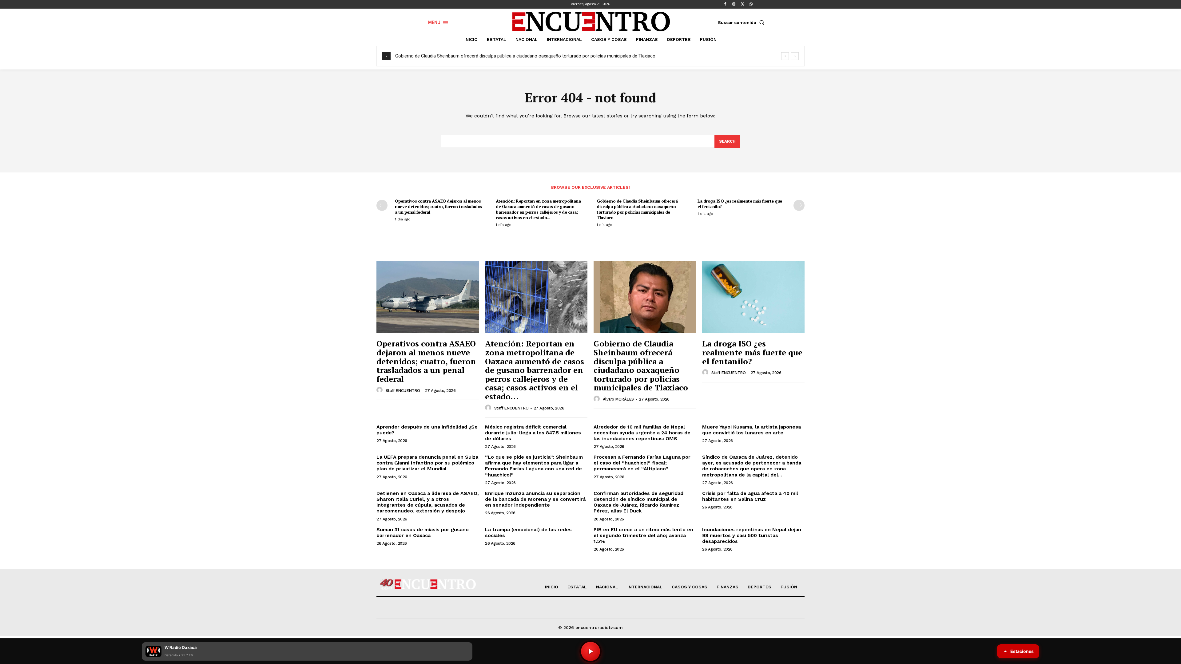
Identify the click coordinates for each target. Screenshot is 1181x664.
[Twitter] (742, 4)
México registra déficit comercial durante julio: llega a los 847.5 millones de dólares (533, 432)
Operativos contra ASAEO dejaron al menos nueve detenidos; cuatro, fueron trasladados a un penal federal (438, 206)
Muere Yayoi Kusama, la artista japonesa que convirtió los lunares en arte (751, 430)
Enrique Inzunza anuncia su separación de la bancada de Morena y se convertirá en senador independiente (535, 499)
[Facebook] (725, 4)
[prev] (785, 56)
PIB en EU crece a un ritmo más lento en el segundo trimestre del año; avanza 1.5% (643, 535)
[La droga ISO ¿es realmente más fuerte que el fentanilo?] (753, 297)
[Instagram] (734, 4)
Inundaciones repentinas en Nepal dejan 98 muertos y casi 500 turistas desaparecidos (751, 535)
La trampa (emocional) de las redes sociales (528, 532)
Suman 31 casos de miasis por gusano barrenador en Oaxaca (422, 532)
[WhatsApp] (751, 4)
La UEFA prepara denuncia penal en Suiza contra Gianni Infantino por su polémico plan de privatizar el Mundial (427, 463)
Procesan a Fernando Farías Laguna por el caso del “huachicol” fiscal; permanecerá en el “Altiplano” (642, 463)
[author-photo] (380, 390)
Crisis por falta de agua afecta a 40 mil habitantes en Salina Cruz (750, 496)
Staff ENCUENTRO (403, 390)
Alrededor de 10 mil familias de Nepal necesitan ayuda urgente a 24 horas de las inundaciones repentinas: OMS (642, 432)
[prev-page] (382, 205)
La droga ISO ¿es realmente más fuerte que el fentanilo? (740, 203)
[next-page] (799, 205)
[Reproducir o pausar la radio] (590, 651)
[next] (795, 56)
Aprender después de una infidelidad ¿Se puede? (427, 430)
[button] (742, 22)
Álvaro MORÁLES (618, 399)
